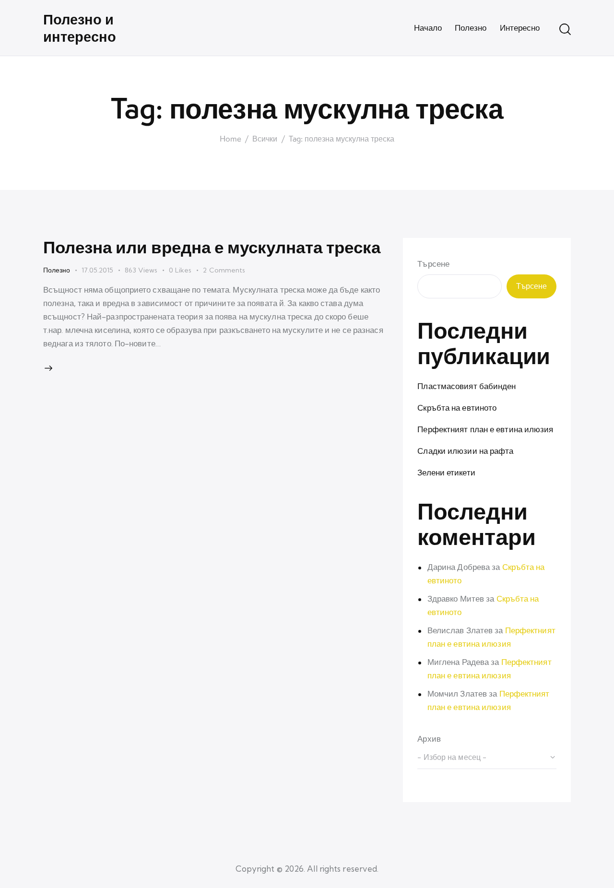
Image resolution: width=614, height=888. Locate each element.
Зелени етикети (446, 472)
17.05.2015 (97, 270)
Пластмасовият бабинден (466, 386)
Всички (264, 139)
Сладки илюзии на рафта (465, 451)
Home (230, 139)
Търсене (433, 264)
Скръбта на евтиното (456, 408)
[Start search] (565, 29)
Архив (429, 739)
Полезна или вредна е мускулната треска (211, 247)
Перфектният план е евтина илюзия (485, 429)
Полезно (56, 270)
